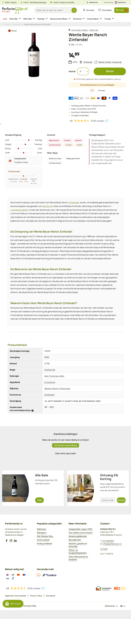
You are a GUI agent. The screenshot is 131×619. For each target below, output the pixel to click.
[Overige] (113, 19)
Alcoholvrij (77, 19)
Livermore (49, 382)
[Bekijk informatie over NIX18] (120, 588)
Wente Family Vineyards (110, 62)
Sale (5, 19)
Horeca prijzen (43, 540)
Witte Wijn (27, 19)
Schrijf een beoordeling (65, 445)
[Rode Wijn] (20, 19)
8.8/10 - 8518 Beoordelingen (35, 2)
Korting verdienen (44, 543)
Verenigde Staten (79, 30)
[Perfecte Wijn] (14, 10)
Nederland (115, 2)
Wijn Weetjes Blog (45, 536)
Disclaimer (50, 596)
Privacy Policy (36, 596)
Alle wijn (17, 24)
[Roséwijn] (47, 19)
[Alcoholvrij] (84, 19)
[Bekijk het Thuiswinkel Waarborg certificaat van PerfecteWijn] (103, 588)
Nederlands (93, 2)
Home (7, 24)
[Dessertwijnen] (101, 19)
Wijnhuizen (41, 529)
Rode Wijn (13, 19)
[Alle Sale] (33, 488)
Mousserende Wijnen (59, 19)
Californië (93, 30)
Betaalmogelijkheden (78, 536)
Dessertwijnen (93, 19)
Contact (104, 548)
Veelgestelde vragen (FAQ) (80, 529)
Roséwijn (41, 19)
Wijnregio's (42, 532)
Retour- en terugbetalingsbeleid (77, 551)
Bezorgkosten (75, 540)
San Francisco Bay (54, 376)
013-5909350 (108, 541)
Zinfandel (87, 62)
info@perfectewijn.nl (112, 544)
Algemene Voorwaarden (15, 596)
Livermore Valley (19, 209)
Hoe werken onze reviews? (81, 532)
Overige (107, 19)
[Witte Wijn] (34, 19)
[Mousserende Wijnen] (70, 19)
